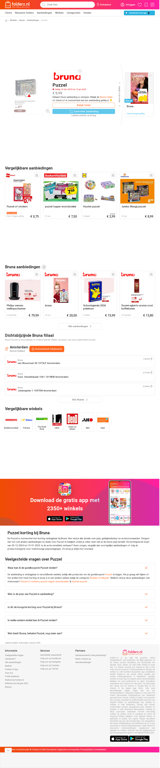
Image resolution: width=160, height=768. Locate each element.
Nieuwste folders (24, 12)
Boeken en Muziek (99, 578)
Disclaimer (51, 749)
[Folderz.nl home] (17, 5)
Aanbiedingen (44, 12)
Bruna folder (106, 97)
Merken (8, 666)
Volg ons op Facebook (50, 658)
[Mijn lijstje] (152, 4)
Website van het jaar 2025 (16, 683)
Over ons (9, 673)
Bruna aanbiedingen (22, 267)
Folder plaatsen (12, 676)
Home (8, 12)
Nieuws (8, 687)
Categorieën (73, 12)
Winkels (59, 12)
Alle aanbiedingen (13, 662)
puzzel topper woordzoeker (55, 581)
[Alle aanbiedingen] (43, 267)
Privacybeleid (86, 749)
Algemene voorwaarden (68, 749)
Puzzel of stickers (30, 581)
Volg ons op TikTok (49, 669)
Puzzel (108, 574)
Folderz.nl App (11, 669)
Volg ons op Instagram (50, 662)
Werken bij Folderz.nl (14, 680)
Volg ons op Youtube (49, 665)
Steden (87, 12)
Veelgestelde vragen (14, 655)
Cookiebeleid (100, 749)
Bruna (22, 20)
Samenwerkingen (83, 662)
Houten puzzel (79, 581)
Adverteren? (10, 659)
